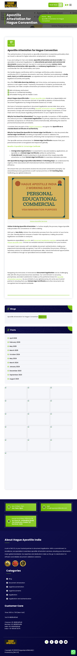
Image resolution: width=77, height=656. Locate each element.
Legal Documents (15, 591)
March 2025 (14, 350)
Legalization (13, 595)
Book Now (53, 5)
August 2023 (14, 379)
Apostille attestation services (45, 108)
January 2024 (15, 367)
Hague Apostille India (38, 98)
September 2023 (16, 375)
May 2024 (13, 358)
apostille (27, 240)
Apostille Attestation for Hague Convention (23, 317)
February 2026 (15, 342)
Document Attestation (17, 583)
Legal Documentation (16, 587)
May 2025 (13, 346)
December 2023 (15, 371)
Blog (49, 17)
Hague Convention (35, 127)
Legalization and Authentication (20, 599)
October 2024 (15, 354)
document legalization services (45, 240)
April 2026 (13, 338)
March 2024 (14, 363)
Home (44, 17)
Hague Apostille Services (38, 221)
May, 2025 (11, 43)
